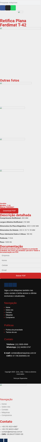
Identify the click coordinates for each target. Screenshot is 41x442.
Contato (9, 312)
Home (8, 307)
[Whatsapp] (13, 7)
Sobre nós (9, 310)
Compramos (10, 317)
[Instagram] (8, 7)
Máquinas (9, 315)
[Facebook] (2, 7)
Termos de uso (11, 332)
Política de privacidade (14, 330)
